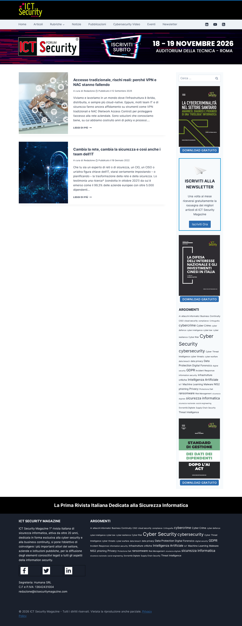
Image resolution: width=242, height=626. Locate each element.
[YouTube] (215, 24)
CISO (181, 321)
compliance (204, 321)
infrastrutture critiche (140, 545)
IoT (180, 384)
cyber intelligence (194, 330)
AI (180, 316)
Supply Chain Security (205, 408)
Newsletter (170, 24)
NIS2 (217, 384)
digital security (201, 541)
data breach (184, 361)
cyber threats (197, 356)
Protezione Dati (206, 389)
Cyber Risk (193, 337)
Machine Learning (193, 384)
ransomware (187, 393)
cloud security (191, 321)
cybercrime (187, 325)
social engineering (203, 403)
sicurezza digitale (173, 551)
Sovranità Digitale (187, 408)
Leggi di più (82, 127)
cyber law (207, 330)
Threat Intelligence (189, 412)
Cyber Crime (204, 325)
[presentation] (43, 103)
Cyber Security (160, 534)
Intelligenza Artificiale (203, 379)
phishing (183, 388)
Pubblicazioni (97, 24)
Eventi (151, 24)
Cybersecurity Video (126, 24)
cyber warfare (211, 356)
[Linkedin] (206, 24)
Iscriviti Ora (200, 224)
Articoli (38, 24)
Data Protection (164, 540)
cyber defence (213, 528)
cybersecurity (192, 350)
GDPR (190, 370)
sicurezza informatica (203, 398)
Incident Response (205, 370)
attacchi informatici (190, 316)
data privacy (197, 361)
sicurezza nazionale (187, 403)
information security (188, 375)
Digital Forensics (202, 365)
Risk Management (203, 393)
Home (22, 24)
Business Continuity (210, 316)
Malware (208, 384)
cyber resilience (123, 535)
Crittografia (214, 321)
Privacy (194, 388)
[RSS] (223, 24)
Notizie (76, 24)
